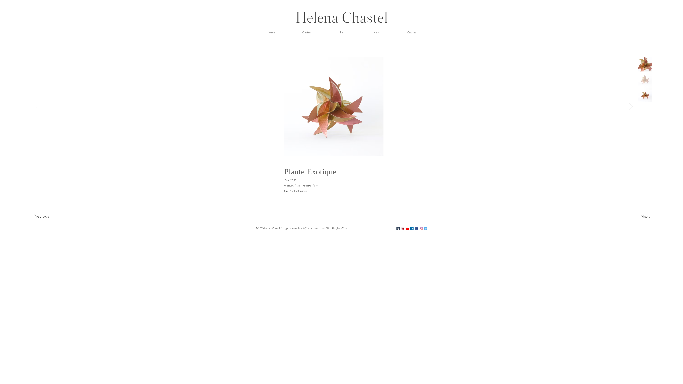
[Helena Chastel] (398, 228)
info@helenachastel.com (313, 228)
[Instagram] (421, 228)
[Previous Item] (37, 106)
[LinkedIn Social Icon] (412, 228)
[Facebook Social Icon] (416, 228)
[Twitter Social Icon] (425, 228)
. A (281, 228)
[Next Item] (631, 106)
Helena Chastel (342, 17)
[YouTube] (407, 228)
